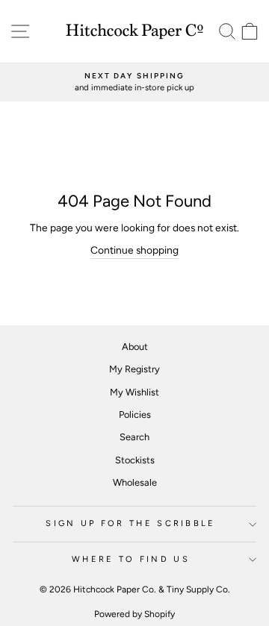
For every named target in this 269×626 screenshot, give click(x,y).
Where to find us (131, 559)
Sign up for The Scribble (131, 523)
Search (134, 436)
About (135, 346)
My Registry (134, 369)
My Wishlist (134, 392)
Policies (135, 414)
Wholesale (135, 482)
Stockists (135, 460)
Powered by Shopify (134, 614)
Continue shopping (134, 250)
